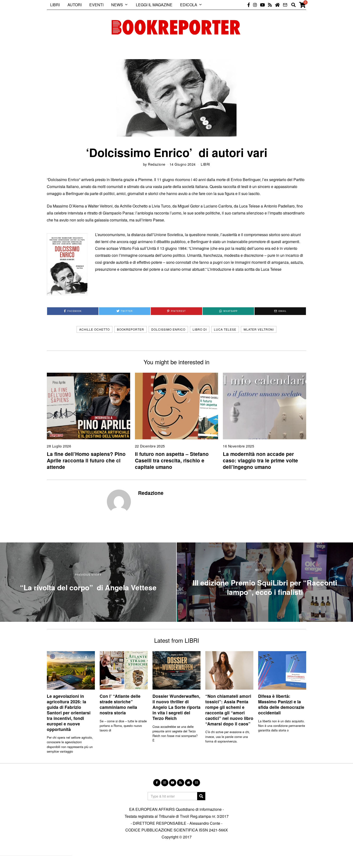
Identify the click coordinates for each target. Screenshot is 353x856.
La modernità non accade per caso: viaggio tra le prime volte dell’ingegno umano (260, 460)
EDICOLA (188, 4)
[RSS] (270, 5)
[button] (201, 796)
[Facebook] (248, 5)
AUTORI (74, 4)
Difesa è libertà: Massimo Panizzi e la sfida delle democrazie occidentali (281, 704)
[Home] (277, 5)
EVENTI (96, 4)
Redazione (156, 164)
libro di (200, 329)
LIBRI (55, 4)
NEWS (117, 4)
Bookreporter (130, 329)
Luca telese (225, 329)
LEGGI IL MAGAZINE (154, 4)
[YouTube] (262, 5)
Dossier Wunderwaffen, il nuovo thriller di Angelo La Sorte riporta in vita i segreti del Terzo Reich (176, 707)
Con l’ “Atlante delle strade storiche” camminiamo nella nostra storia (120, 704)
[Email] (285, 5)
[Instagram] (255, 5)
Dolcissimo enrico (168, 329)
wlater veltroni (258, 329)
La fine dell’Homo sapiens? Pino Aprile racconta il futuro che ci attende (86, 460)
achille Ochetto (94, 329)
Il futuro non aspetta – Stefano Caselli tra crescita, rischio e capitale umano (172, 460)
